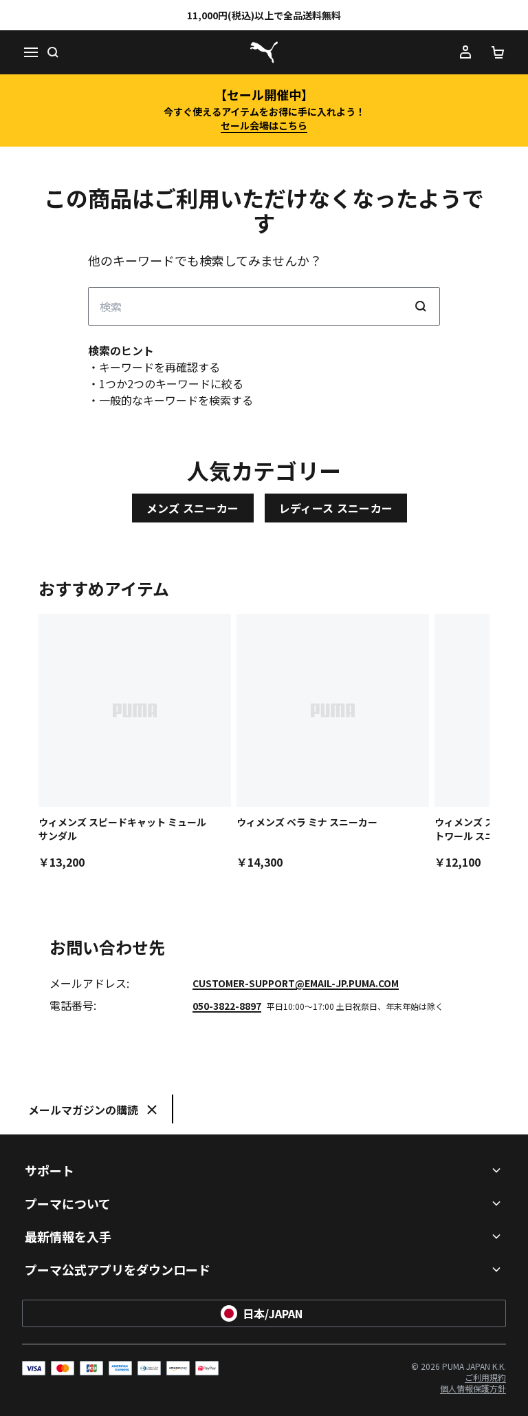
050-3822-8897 (226, 1006)
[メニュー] (30, 52)
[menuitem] (485, 1377)
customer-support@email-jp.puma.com (295, 983)
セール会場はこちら (264, 125)
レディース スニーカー (336, 508)
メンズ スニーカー (192, 508)
